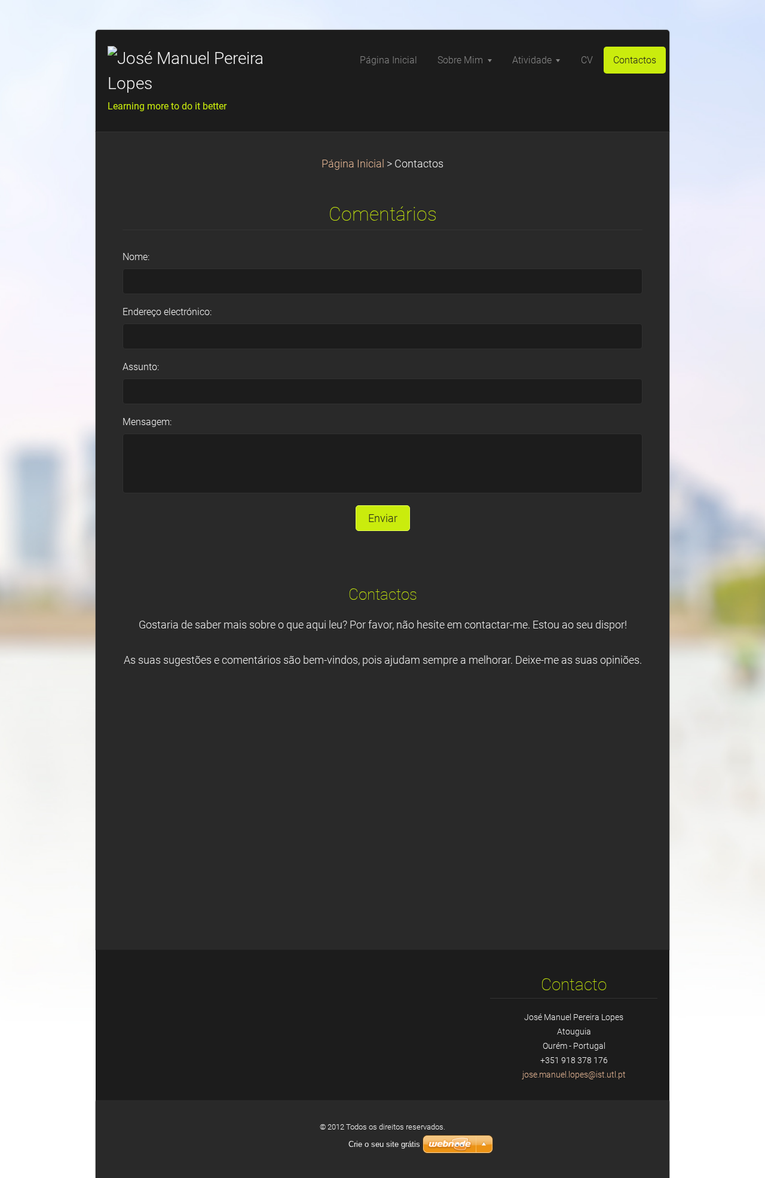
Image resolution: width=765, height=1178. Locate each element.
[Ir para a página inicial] (197, 71)
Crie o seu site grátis (384, 1144)
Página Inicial (353, 164)
